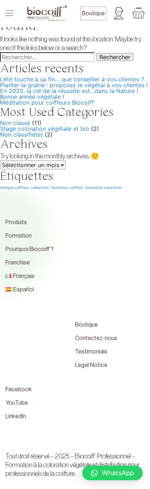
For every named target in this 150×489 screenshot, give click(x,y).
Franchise (17, 263)
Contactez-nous (96, 338)
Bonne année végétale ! (32, 96)
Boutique (93, 13)
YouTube (16, 403)
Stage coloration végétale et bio (44, 128)
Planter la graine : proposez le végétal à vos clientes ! (74, 85)
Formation (18, 236)
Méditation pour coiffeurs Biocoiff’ (47, 102)
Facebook (18, 389)
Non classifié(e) (21, 134)
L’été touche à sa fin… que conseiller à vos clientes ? (72, 79)
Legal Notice (91, 365)
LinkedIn (15, 416)
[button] (112, 473)
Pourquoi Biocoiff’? (29, 249)
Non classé (15, 122)
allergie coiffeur (14, 187)
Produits (16, 222)
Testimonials (91, 352)
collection (40, 187)
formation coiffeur (67, 187)
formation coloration (103, 187)
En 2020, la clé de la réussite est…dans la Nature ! (69, 90)
